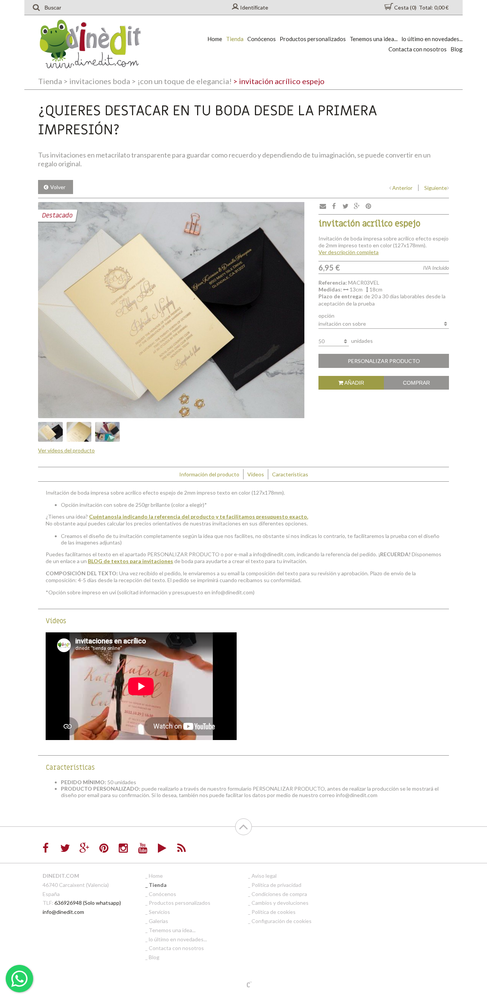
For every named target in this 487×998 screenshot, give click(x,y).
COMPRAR (416, 383)
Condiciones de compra (279, 894)
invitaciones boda (97, 81)
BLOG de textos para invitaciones (130, 561)
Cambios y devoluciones (280, 902)
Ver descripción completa (348, 252)
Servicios (159, 912)
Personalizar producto (384, 361)
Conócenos (261, 38)
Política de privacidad (276, 885)
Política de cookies (273, 912)
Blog (456, 49)
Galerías (158, 921)
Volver (57, 187)
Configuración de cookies (281, 921)
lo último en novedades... (432, 38)
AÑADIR (353, 383)
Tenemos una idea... (374, 38)
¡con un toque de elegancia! (182, 81)
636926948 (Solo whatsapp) (87, 902)
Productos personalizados (313, 38)
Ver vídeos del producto (66, 450)
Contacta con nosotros (417, 49)
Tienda (235, 38)
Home (214, 38)
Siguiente (435, 188)
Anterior (402, 188)
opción (326, 315)
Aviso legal (264, 875)
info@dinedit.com (63, 912)
